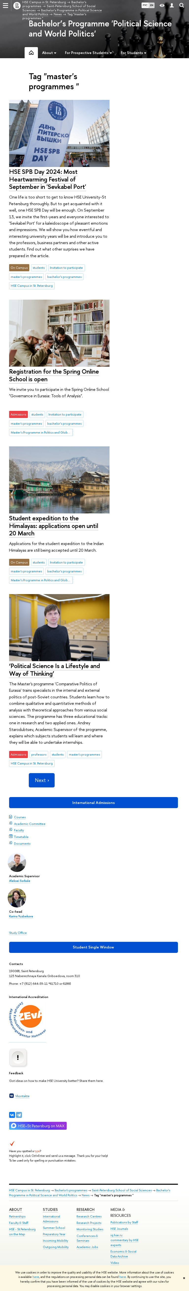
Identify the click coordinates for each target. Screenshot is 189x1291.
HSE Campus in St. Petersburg (32, 285)
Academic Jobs (87, 1247)
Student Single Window (93, 947)
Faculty (19, 830)
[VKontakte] (12, 1115)
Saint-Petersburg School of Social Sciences (122, 1190)
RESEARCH (85, 1209)
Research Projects (89, 1223)
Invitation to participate (66, 267)
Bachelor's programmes (71, 1190)
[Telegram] (19, 1115)
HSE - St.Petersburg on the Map (22, 1231)
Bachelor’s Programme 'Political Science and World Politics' (100, 28)
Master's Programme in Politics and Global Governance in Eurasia (42, 432)
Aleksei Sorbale (19, 881)
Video (114, 1263)
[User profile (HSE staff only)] (171, 5)
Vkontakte (22, 1096)
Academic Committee (30, 823)
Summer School (54, 1228)
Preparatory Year (54, 1234)
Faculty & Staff (18, 1223)
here (35, 1277)
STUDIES (50, 1209)
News (85, 1195)
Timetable (21, 837)
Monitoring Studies (90, 1229)
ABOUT (15, 1209)
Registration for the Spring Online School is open (54, 375)
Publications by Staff (124, 1222)
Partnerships (17, 1216)
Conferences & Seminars (87, 1238)
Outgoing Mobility (56, 1247)
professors (38, 754)
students (39, 267)
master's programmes (26, 276)
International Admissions (93, 802)
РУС (145, 5)
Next (40, 780)
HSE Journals (119, 1229)
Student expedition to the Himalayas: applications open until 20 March (53, 525)
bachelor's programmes (64, 276)
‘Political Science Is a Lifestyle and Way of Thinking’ (54, 669)
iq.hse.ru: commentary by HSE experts (124, 1240)
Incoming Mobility (55, 1240)
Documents (22, 843)
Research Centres (89, 1216)
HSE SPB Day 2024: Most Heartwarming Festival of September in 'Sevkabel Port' (47, 179)
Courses (20, 817)
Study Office (18, 932)
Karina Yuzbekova (21, 916)
